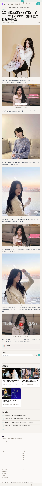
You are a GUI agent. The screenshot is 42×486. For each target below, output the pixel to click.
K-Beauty (16, 4)
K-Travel (23, 455)
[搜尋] (30, 4)
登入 (38, 4)
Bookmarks (24, 467)
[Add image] (34, 355)
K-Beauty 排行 (4, 469)
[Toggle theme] (35, 4)
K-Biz (23, 459)
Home (3, 7)
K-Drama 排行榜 (4, 471)
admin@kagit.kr (24, 473)
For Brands (4, 449)
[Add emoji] (36, 355)
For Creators (4, 451)
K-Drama (12, 4)
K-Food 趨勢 (4, 473)
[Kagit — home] (4, 4)
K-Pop (8, 4)
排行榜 (23, 3)
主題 (19, 4)
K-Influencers (4, 447)
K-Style (23, 457)
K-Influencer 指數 (5, 477)
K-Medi (23, 461)
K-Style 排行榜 (4, 475)
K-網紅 (26, 3)
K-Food (23, 453)
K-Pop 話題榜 (4, 467)
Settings (23, 469)
